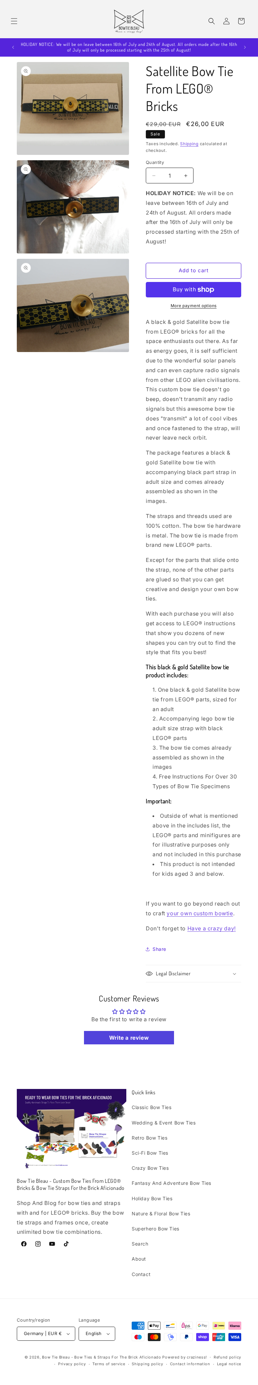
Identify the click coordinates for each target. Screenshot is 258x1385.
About (139, 1259)
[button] (14, 21)
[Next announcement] (245, 47)
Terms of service (108, 1364)
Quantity (155, 162)
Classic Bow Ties (152, 1107)
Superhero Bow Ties (155, 1228)
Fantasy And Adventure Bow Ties (171, 1183)
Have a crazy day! (211, 928)
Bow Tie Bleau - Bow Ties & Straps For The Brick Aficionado (101, 1357)
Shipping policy (147, 1364)
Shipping (189, 143)
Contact (141, 1274)
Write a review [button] (129, 1037)
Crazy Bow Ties (150, 1168)
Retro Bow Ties (149, 1138)
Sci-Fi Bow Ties (150, 1153)
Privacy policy (72, 1364)
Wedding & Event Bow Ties (164, 1123)
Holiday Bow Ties (152, 1198)
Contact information (190, 1364)
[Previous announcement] (13, 47)
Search (140, 1244)
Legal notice (229, 1364)
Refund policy (227, 1357)
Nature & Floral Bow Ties (161, 1213)
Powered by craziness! (184, 1357)
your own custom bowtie (200, 913)
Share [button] (159, 949)
